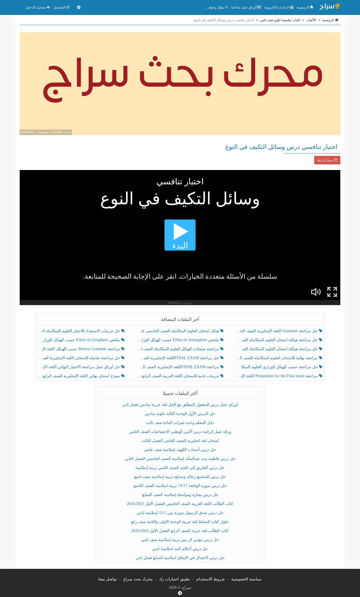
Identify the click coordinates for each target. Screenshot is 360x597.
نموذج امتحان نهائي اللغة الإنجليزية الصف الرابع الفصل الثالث (79, 376)
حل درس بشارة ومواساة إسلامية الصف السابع (180, 495)
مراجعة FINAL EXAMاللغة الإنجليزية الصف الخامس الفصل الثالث (178, 367)
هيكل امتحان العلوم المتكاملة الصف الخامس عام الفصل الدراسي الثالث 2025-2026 (178, 331)
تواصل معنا (107, 579)
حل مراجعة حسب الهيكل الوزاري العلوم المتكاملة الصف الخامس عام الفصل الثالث (277, 367)
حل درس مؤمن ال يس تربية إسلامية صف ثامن (180, 540)
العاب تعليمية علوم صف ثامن (280, 20)
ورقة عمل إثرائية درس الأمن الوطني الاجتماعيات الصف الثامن (180, 432)
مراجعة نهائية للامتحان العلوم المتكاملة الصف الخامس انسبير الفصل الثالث (277, 358)
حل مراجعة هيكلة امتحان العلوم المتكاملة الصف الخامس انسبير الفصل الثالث (277, 340)
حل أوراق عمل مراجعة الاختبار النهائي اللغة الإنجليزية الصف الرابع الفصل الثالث (79, 367)
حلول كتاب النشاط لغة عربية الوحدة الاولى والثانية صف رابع (180, 522)
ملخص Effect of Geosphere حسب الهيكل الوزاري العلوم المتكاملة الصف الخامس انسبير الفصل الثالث (79, 340)
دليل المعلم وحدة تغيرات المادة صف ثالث (180, 423)
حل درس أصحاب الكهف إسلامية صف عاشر (180, 450)
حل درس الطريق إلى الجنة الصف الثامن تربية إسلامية (180, 468)
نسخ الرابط (325, 160)
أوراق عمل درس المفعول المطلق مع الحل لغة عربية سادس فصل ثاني (180, 405)
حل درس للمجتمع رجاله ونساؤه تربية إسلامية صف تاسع (180, 477)
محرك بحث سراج (138, 579)
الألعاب (311, 20)
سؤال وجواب (216, 7)
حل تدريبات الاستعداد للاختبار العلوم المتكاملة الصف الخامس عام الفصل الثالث (79, 331)
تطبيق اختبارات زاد (174, 579)
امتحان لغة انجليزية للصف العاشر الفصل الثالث (180, 441)
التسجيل (59, 7)
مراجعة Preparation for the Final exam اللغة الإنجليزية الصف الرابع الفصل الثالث (277, 376)
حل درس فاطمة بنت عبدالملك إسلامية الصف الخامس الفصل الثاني (180, 459)
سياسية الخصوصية (246, 579)
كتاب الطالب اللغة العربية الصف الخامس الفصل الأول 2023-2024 (180, 504)
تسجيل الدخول (36, 7)
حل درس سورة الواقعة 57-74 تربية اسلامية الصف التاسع (180, 486)
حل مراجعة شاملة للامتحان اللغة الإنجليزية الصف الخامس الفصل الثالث (79, 358)
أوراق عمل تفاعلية (244, 7)
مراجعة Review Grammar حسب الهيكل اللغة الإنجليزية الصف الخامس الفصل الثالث (79, 349)
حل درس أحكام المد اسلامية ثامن (180, 549)
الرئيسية (303, 7)
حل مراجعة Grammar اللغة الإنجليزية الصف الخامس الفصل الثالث (277, 331)
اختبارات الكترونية (277, 7)
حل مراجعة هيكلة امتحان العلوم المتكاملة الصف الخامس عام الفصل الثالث (277, 349)
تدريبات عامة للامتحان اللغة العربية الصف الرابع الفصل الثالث (178, 376)
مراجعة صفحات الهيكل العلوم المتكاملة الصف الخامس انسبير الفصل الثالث (178, 349)
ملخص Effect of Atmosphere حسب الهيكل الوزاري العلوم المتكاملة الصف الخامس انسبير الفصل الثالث (178, 340)
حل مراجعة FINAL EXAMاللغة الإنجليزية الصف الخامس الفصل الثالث (178, 358)
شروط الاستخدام (210, 579)
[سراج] (330, 7)
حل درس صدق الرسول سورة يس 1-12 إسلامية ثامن (180, 513)
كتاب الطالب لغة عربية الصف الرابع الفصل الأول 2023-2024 (180, 531)
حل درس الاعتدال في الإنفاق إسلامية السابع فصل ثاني (180, 558)
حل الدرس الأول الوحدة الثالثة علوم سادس (180, 414)
